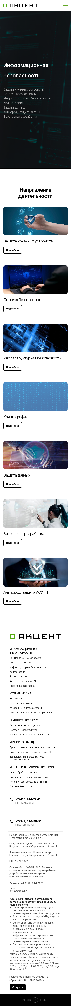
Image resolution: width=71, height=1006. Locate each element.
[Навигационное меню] (65, 5)
